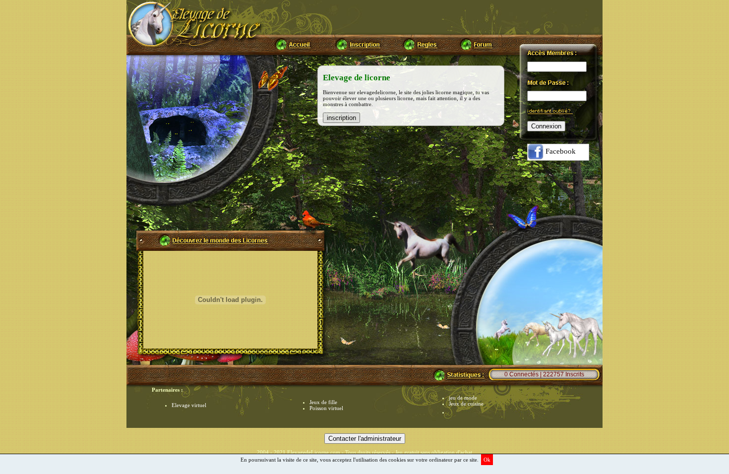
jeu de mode (463, 398)
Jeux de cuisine (466, 404)
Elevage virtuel (189, 405)
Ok (487, 460)
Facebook (560, 151)
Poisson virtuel (326, 408)
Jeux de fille (323, 402)
